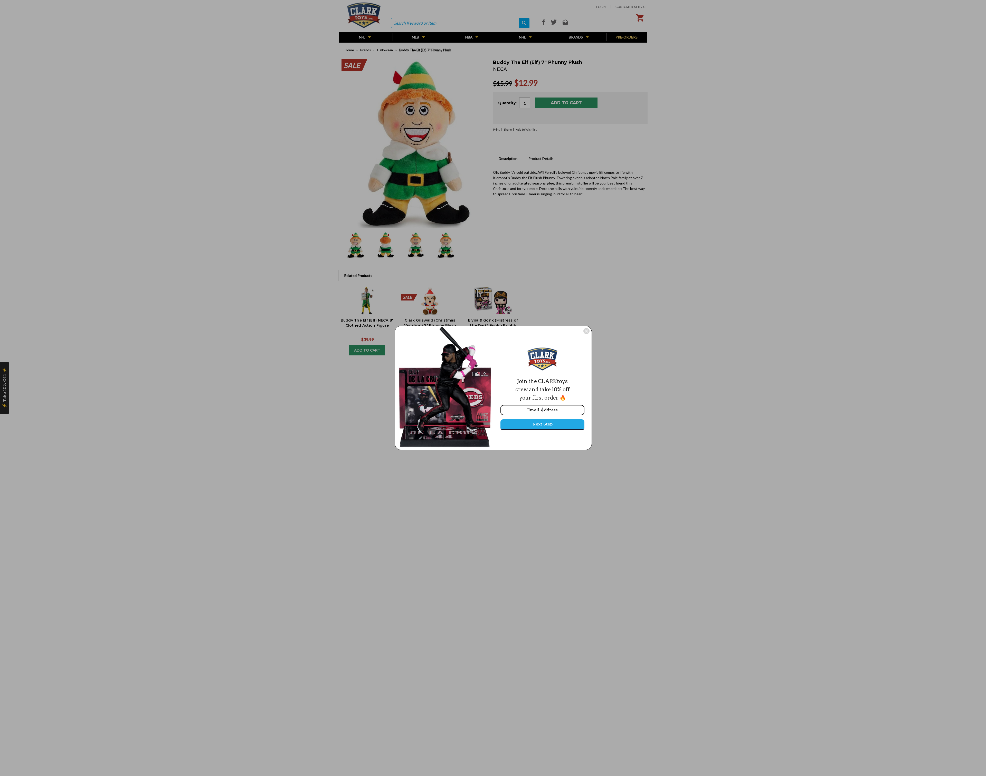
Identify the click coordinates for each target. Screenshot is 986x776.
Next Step (543, 424)
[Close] (586, 331)
